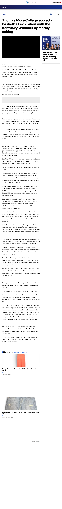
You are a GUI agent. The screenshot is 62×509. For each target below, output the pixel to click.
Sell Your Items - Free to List (20, 352)
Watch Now (56, 2)
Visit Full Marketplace (35, 352)
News (4, 14)
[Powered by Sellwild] (38, 441)
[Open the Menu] (2, 2)
